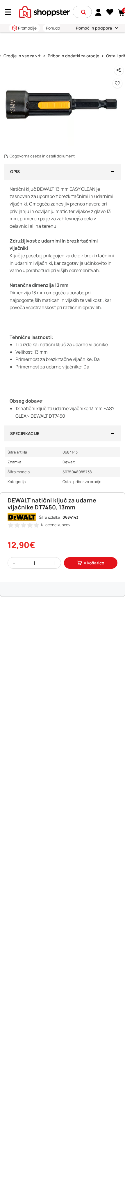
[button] (83, 12)
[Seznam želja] (110, 12)
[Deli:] (119, 70)
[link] (98, 12)
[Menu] (10, 12)
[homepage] (44, 11)
